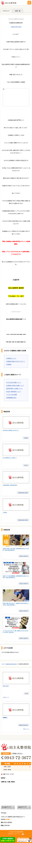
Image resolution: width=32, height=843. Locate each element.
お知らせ (26, 465)
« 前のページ (6, 697)
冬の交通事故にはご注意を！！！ (10, 457)
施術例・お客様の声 (24, 556)
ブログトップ (6, 11)
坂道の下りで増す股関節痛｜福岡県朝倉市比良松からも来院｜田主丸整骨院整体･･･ (16, 576)
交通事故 (8, 364)
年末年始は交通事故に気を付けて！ (11, 430)
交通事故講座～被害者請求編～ (10, 485)
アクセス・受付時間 (11, 395)
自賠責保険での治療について (14, 388)
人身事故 (5, 512)
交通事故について (11, 358)
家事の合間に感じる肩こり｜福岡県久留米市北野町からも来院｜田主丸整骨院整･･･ (16, 604)
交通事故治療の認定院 (16, 27)
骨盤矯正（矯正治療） (23, 725)
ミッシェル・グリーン (17, 833)
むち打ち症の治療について (13, 382)
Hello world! (6, 686)
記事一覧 (17, 11)
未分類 (26, 693)
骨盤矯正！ (5, 717)
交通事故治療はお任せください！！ (15, 361)
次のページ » (26, 729)
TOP (3, 664)
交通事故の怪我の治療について (15, 385)
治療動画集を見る (11, 398)
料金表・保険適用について (13, 391)
